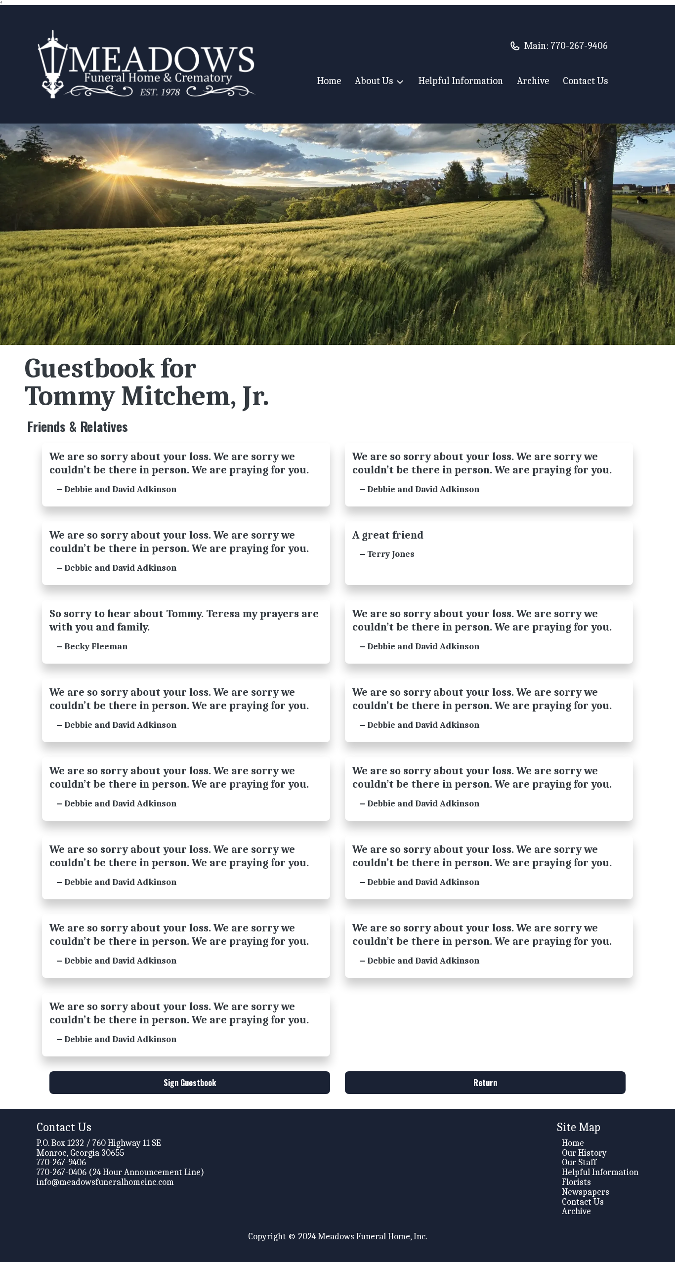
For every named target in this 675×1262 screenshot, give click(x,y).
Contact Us (585, 80)
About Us (374, 81)
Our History (584, 1153)
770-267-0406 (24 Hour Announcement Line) (120, 1172)
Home (329, 80)
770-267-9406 (579, 45)
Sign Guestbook (190, 1083)
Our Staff (579, 1162)
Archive (533, 80)
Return (485, 1083)
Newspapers (585, 1192)
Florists (576, 1182)
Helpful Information (461, 80)
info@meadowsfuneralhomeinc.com (105, 1182)
